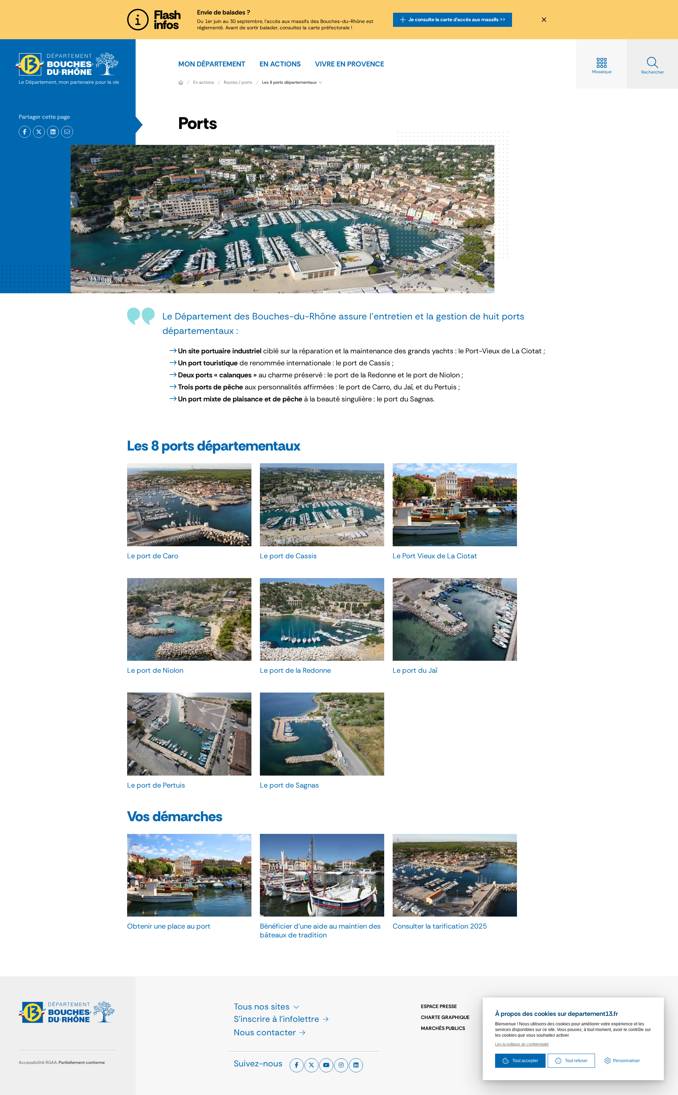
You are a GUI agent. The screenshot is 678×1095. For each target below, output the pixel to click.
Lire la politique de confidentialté (522, 1044)
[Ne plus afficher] (544, 20)
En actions (203, 82)
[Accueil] (180, 82)
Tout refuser (576, 1060)
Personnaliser (626, 1060)
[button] (67, 132)
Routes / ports (238, 82)
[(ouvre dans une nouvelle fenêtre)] (25, 132)
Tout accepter (525, 1060)
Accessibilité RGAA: (62, 1062)
